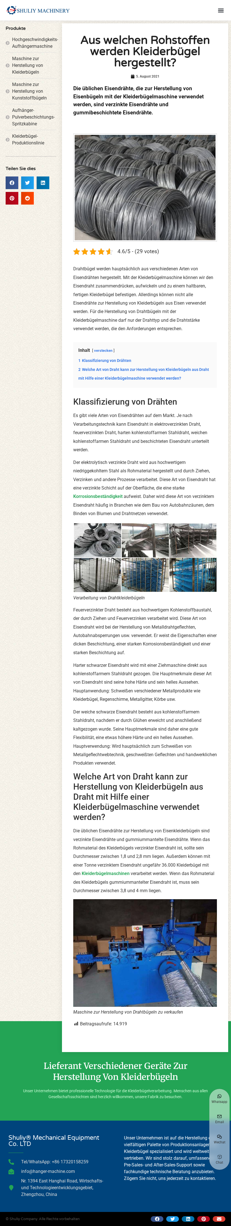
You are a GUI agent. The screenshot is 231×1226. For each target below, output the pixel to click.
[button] (220, 10)
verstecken (103, 350)
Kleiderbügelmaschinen (106, 873)
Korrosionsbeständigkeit (98, 496)
